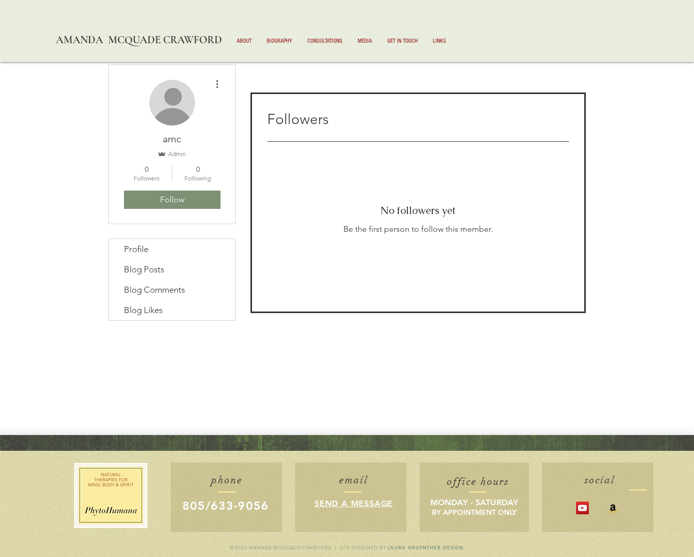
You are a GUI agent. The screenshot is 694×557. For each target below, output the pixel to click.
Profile (136, 249)
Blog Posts (144, 269)
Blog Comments (154, 290)
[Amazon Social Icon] (613, 508)
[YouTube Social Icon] (582, 508)
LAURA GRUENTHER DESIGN (426, 547)
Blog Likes (143, 310)
